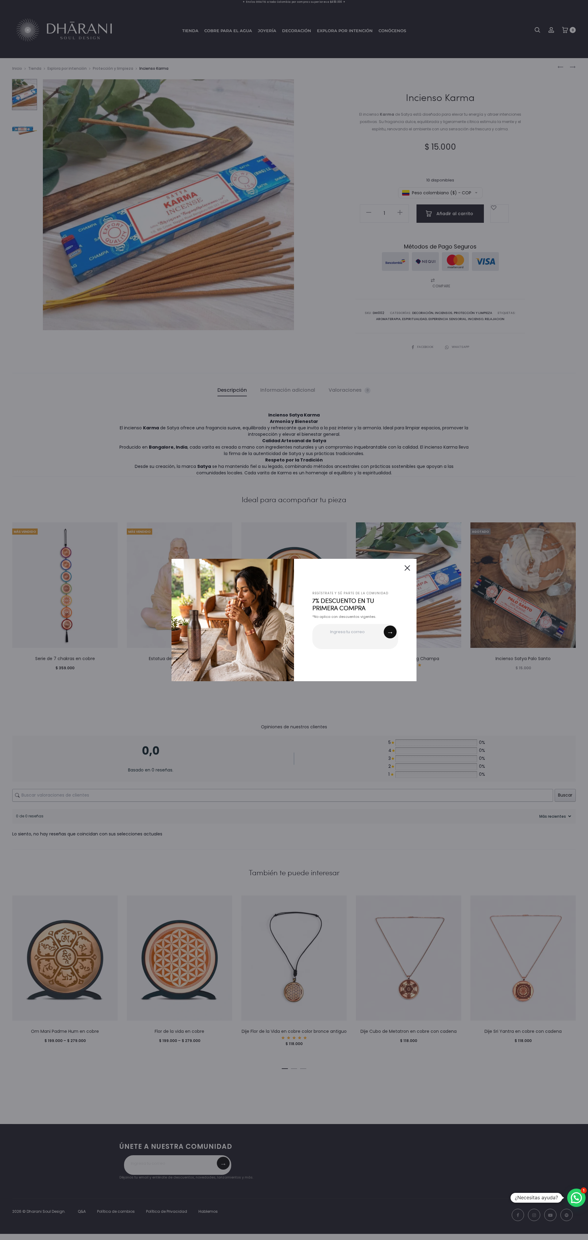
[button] (576, 1198)
